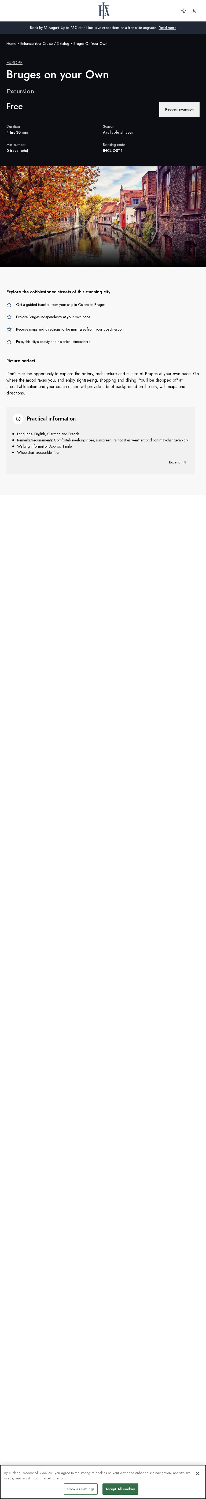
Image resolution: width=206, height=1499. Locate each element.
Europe (14, 63)
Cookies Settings (80, 1488)
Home (11, 43)
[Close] (197, 1473)
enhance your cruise (36, 43)
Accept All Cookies (120, 1488)
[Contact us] (183, 10)
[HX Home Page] (104, 10)
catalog (63, 43)
